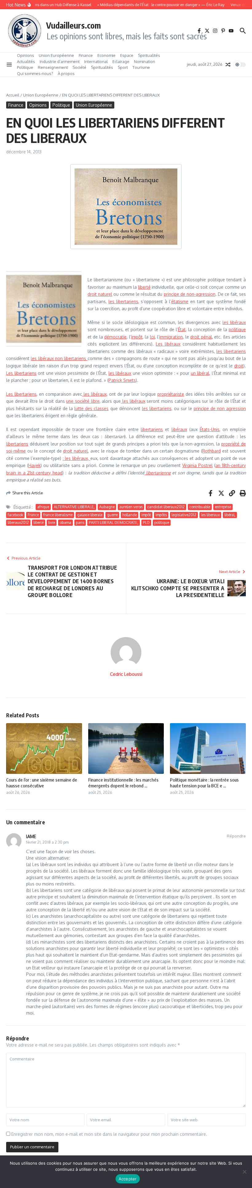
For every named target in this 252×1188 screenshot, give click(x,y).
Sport (123, 67)
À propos (66, 73)
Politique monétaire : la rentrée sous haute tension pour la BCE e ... (204, 783)
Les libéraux (168, 343)
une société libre (82, 401)
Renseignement (53, 67)
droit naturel (100, 294)
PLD (146, 522)
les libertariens (123, 301)
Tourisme (141, 67)
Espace (126, 55)
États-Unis (209, 429)
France (33, 515)
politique (237, 329)
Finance (86, 55)
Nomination (144, 61)
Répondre (236, 836)
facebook (15, 515)
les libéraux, (77, 458)
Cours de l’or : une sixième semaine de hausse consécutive (41, 783)
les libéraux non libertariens (59, 358)
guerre (112, 515)
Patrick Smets (122, 380)
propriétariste (170, 394)
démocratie (115, 336)
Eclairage (120, 61)
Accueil (12, 95)
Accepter (128, 1178)
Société (79, 67)
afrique (43, 507)
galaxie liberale (89, 515)
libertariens (152, 429)
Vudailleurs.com (73, 25)
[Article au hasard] (228, 64)
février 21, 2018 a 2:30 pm (47, 842)
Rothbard (211, 450)
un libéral (200, 373)
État (182, 329)
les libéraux (234, 322)
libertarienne (157, 472)
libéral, (229, 515)
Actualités (26, 61)
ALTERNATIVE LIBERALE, (74, 507)
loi (152, 336)
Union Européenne (56, 55)
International (96, 61)
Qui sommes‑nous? (35, 73)
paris (80, 522)
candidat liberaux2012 (166, 507)
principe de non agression (220, 408)
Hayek (34, 465)
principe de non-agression (189, 294)
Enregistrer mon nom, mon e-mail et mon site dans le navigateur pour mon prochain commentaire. (109, 1134)
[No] (244, 1172)
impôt (137, 336)
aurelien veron (131, 507)
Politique (25, 67)
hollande (129, 515)
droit (238, 365)
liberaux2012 (18, 522)
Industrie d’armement (60, 61)
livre (51, 522)
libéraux (179, 429)
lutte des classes (91, 408)
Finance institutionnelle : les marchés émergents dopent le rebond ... (123, 783)
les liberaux (210, 515)
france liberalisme (58, 515)
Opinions (25, 55)
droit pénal (201, 336)
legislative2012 (183, 515)
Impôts (161, 515)
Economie (106, 55)
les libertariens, (157, 408)
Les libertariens (21, 373)
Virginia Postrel (197, 465)
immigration (171, 336)
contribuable (199, 507)
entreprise (223, 507)
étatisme (179, 301)
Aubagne (107, 507)
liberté (144, 287)
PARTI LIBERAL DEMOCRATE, (113, 522)
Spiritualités (149, 55)
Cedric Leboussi (126, 674)
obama (65, 522)
